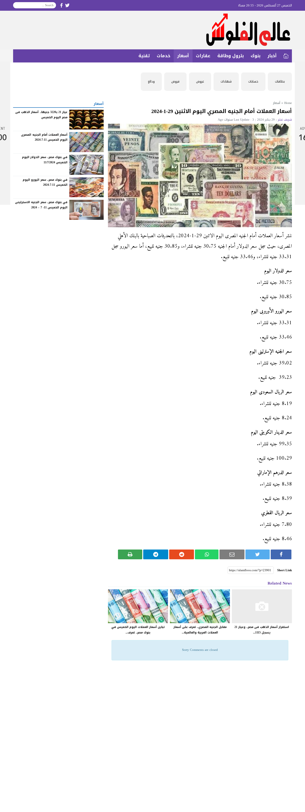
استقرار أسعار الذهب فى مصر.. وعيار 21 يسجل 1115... (261, 629)
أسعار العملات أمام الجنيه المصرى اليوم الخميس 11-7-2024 (44, 137)
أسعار (183, 56)
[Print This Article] (130, 554)
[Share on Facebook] (281, 554)
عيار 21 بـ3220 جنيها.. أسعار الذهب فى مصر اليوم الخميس (41, 114)
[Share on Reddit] (181, 554)
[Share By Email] (232, 554)
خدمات (163, 56)
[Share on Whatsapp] (206, 554)
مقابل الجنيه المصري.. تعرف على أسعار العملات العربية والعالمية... (200, 629)
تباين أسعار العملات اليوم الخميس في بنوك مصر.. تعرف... (138, 629)
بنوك (255, 56)
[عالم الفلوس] (152, 30)
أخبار (272, 56)
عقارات (203, 56)
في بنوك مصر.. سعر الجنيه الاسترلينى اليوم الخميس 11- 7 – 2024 (41, 205)
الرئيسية (286, 55)
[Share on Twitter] (258, 554)
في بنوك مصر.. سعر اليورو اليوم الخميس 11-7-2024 (45, 182)
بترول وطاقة (230, 56)
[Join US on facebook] (61, 5)
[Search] (17, 5)
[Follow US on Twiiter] (67, 5)
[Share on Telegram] (155, 554)
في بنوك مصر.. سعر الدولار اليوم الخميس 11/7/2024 (44, 159)
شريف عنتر (285, 120)
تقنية (144, 56)
